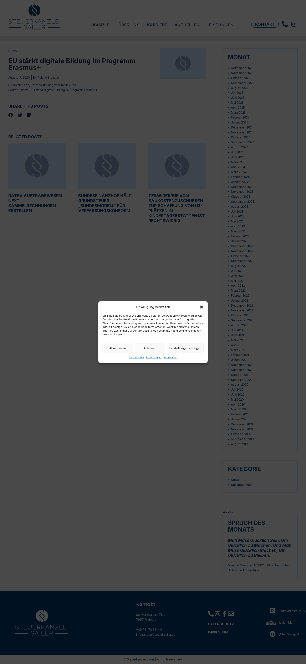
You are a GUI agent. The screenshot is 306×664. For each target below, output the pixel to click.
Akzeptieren (117, 348)
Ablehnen (149, 348)
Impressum (170, 357)
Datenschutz (136, 357)
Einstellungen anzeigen (185, 348)
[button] (201, 307)
